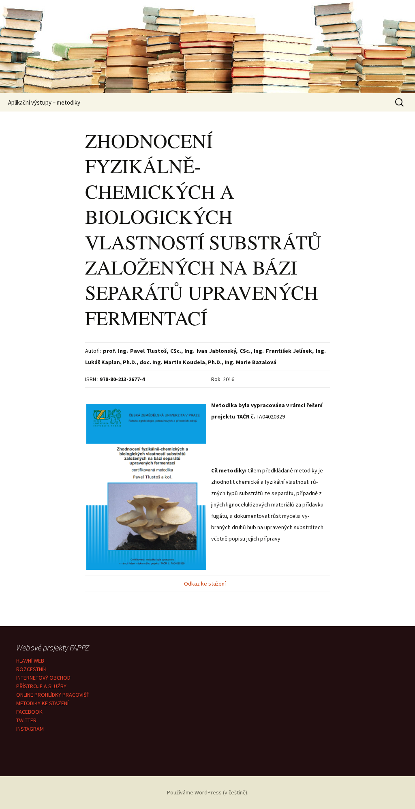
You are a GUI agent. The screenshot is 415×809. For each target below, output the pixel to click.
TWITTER (26, 720)
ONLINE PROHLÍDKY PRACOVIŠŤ (53, 694)
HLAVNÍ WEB (30, 660)
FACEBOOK (29, 711)
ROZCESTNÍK (31, 669)
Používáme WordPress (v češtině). (207, 792)
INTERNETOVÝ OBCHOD (43, 677)
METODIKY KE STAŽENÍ (42, 703)
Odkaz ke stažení (205, 583)
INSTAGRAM (30, 728)
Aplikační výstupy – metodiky (44, 102)
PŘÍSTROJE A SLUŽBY (41, 686)
